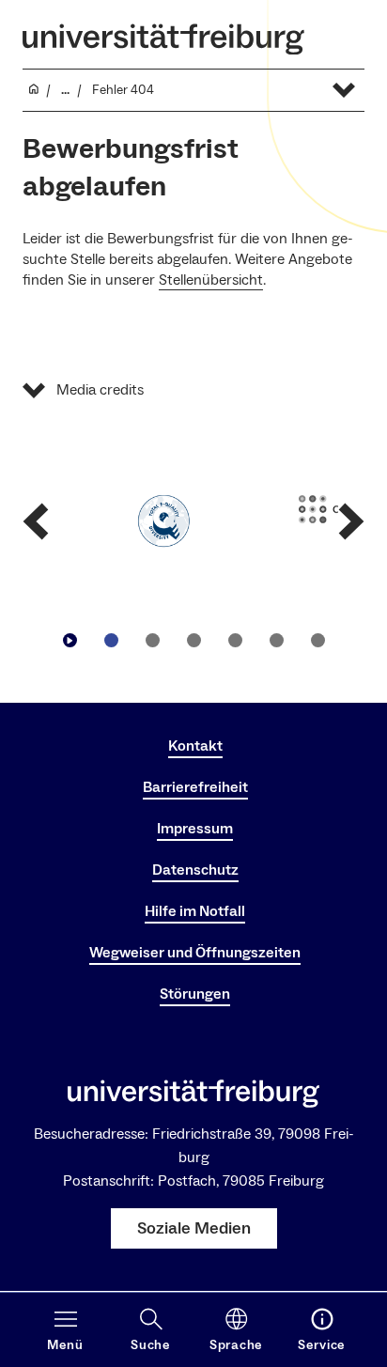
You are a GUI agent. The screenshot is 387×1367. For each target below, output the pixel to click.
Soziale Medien (194, 1228)
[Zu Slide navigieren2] (152, 639)
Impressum (195, 828)
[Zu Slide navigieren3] (193, 639)
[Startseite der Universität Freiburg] (163, 38)
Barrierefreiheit (195, 787)
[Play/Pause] (69, 639)
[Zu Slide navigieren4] (234, 639)
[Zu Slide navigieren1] (111, 639)
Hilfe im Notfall (195, 911)
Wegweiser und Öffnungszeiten (195, 952)
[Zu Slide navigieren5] (276, 639)
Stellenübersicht (211, 280)
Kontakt (195, 746)
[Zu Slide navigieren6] (317, 639)
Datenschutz (195, 870)
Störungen (195, 994)
